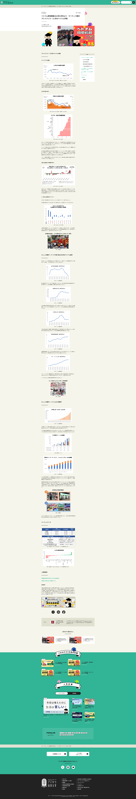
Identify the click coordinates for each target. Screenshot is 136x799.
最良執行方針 (64, 787)
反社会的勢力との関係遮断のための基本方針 (84, 779)
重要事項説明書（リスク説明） (67, 780)
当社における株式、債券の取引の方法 (83, 787)
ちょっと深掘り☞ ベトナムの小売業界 (86, 72)
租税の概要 (79, 789)
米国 (73, 732)
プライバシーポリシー (81, 782)
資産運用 (61, 734)
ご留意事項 (83, 77)
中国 (82, 732)
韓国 (86, 732)
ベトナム (45, 6)
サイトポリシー (80, 784)
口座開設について (57, 754)
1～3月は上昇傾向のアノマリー (88, 66)
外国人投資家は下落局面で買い (88, 64)
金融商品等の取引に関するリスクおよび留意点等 (50, 578)
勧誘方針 (63, 789)
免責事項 (84, 79)
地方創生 (71, 734)
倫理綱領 (63, 782)
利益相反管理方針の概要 (66, 785)
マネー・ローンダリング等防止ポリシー (84, 780)
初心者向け (78, 732)
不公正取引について (81, 785)
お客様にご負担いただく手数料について (48, 580)
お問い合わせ (64, 779)
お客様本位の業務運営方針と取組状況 (68, 784)
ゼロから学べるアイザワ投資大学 (7, 2)
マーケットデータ (84, 75)
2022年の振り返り (86, 61)
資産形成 (66, 734)
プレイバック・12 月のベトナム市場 (87, 57)
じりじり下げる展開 (86, 59)
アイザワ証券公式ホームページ (79, 754)
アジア (70, 732)
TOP (42, 6)
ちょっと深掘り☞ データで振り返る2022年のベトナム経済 (86, 69)
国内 (66, 732)
